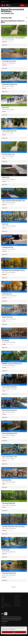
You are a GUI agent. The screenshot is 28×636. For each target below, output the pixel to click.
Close (14, 632)
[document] (14, 630)
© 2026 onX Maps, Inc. (10, 634)
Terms (17, 634)
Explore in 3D (4, 68)
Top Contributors (4, 603)
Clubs (2, 601)
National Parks (17, 605)
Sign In (22, 5)
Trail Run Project (17, 601)
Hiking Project (17, 599)
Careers (3, 625)
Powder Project (17, 603)
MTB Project (16, 597)
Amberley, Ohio (6, 17)
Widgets (3, 599)
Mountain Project (17, 595)
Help (2, 597)
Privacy (20, 634)
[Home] (7, 5)
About (2, 595)
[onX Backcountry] (5, 1)
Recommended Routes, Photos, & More (12, 21)
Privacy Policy (12, 629)
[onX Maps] (4, 614)
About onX (3, 623)
